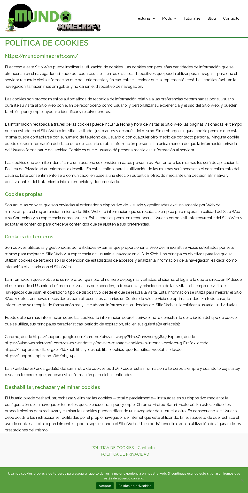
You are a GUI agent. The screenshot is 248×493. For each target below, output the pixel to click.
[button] (152, 18)
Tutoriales (192, 18)
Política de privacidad (135, 486)
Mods (167, 18)
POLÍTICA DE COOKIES (112, 447)
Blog (212, 18)
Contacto (231, 18)
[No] (242, 480)
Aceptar (105, 486)
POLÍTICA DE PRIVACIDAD (125, 454)
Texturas (143, 18)
